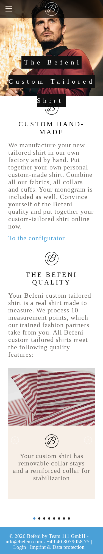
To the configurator (36, 238)
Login (19, 547)
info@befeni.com (23, 541)
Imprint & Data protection (57, 547)
